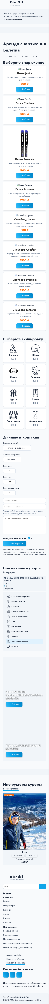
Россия (31, 13)
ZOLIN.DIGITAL (22, 997)
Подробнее (8, 589)
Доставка (11, 459)
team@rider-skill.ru (14, 955)
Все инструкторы (11, 788)
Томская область (12, 16)
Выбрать (26, 89)
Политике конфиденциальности (33, 554)
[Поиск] (42, 886)
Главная (6, 13)
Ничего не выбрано (16, 447)
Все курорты (9, 572)
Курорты (15, 13)
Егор (24, 851)
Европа (23, 13)
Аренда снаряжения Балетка (33, 16)
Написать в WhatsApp (16, 959)
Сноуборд (31, 855)
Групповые (18, 855)
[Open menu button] (44, 4)
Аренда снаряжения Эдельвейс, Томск (24, 579)
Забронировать (16, 543)
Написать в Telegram (15, 962)
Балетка (9, 795)
